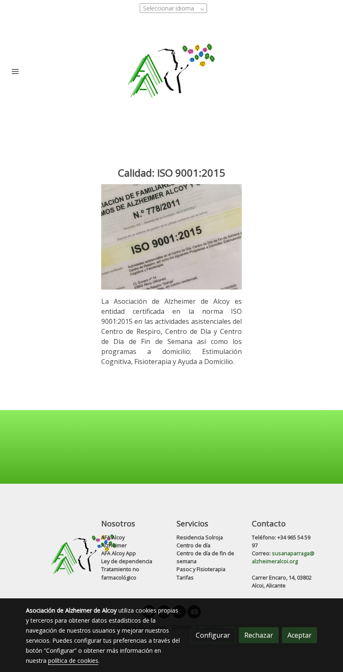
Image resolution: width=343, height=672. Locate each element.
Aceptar (299, 635)
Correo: (262, 553)
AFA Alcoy (113, 537)
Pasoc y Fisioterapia (201, 569)
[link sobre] (58, 554)
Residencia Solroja (200, 537)
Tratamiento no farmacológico (120, 573)
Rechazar (258, 635)
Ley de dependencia (126, 561)
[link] (171, 71)
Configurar (213, 635)
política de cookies (73, 660)
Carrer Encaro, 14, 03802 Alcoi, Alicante (282, 581)
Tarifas (185, 577)
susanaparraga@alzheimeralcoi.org (283, 557)
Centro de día (193, 545)
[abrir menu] (15, 71)
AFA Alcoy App (118, 553)
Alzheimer (114, 545)
